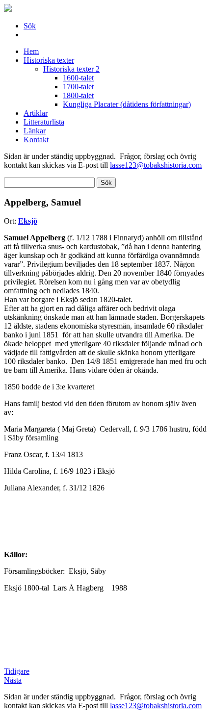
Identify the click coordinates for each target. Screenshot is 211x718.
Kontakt (36, 139)
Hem (31, 51)
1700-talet (78, 86)
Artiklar (36, 113)
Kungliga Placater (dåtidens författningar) (127, 104)
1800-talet (78, 95)
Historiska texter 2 (71, 69)
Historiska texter (49, 60)
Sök (30, 26)
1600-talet (78, 78)
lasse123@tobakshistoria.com (156, 165)
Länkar (35, 131)
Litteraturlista (44, 122)
